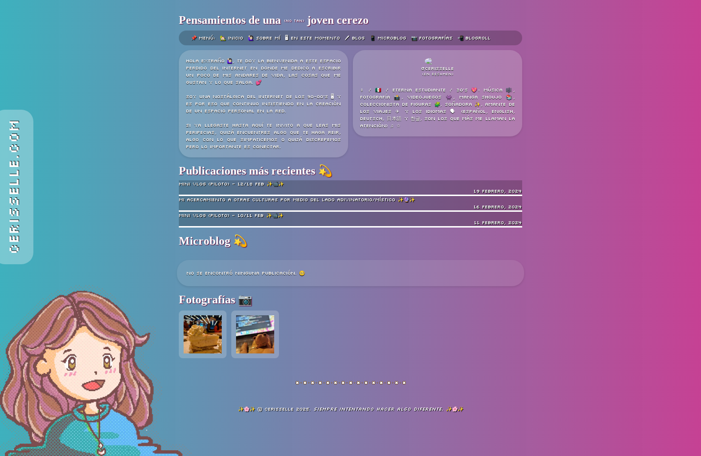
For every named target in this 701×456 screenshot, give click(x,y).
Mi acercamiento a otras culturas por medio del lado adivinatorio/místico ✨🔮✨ (350, 203)
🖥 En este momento (312, 38)
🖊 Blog (355, 38)
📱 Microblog (388, 38)
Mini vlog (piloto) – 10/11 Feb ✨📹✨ (350, 219)
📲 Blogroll (474, 38)
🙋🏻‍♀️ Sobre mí (264, 38)
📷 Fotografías (432, 38)
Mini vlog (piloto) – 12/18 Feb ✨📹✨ (350, 187)
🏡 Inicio (231, 38)
